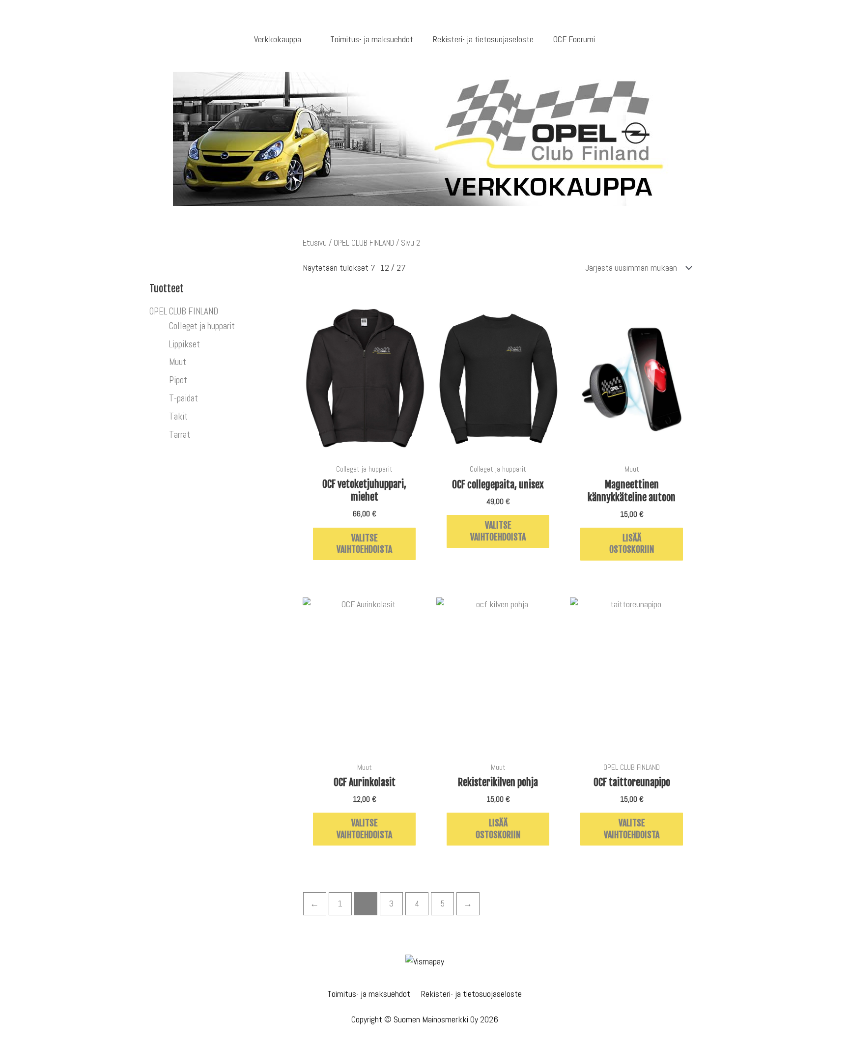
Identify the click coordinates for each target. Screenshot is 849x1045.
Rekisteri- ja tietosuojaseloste (471, 993)
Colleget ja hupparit (202, 326)
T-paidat (183, 398)
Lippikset (184, 344)
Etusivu (315, 243)
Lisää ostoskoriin (631, 544)
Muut (177, 362)
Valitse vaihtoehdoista (364, 544)
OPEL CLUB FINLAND (183, 311)
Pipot (178, 380)
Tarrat (179, 434)
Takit (178, 416)
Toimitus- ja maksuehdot (368, 993)
